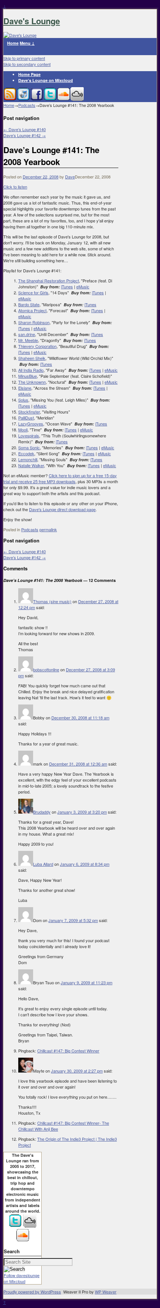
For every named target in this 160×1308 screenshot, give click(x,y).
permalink (48, 529)
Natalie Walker (31, 465)
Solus (23, 400)
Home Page (29, 74)
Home (13, 43)
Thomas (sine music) (52, 601)
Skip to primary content (24, 58)
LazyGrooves (30, 424)
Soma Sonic (29, 447)
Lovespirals (28, 435)
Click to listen (15, 187)
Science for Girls (33, 292)
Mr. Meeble (28, 340)
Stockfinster (29, 412)
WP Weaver (105, 1292)
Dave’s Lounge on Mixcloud (45, 80)
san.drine (26, 334)
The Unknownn (32, 382)
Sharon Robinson (33, 322)
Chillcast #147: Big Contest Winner (68, 1051)
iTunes (67, 286)
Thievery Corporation (37, 346)
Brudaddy (42, 812)
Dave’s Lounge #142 (24, 135)
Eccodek (26, 453)
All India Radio (31, 370)
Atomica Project (32, 310)
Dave (70, 177)
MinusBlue (27, 376)
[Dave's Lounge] (19, 35)
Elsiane (24, 388)
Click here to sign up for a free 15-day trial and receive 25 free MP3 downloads (60, 478)
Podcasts (26, 105)
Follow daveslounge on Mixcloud (21, 1278)
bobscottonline (46, 669)
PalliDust (26, 418)
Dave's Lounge (31, 21)
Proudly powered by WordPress (32, 1292)
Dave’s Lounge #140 (24, 129)
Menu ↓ (27, 43)
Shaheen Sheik (31, 358)
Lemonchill (27, 459)
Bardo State (28, 304)
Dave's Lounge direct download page (62, 509)
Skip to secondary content (27, 64)
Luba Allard (43, 864)
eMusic (82, 286)
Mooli (23, 430)
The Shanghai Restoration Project (48, 281)
